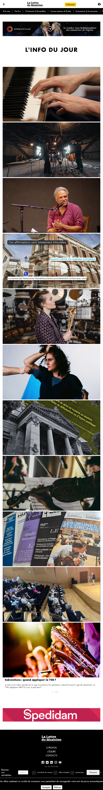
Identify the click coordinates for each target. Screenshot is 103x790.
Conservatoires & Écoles (60, 11)
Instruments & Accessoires (87, 11)
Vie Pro (17, 11)
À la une (6, 11)
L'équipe (51, 751)
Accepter (46, 787)
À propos (51, 747)
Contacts (51, 755)
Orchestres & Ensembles (35, 11)
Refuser (57, 787)
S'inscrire (93, 772)
